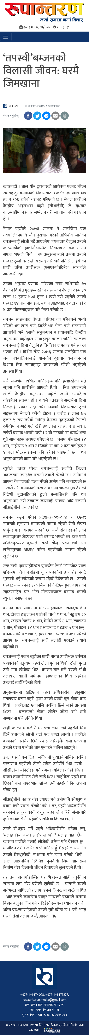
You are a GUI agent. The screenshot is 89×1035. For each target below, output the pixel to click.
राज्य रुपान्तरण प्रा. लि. (29, 1025)
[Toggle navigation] (6, 37)
